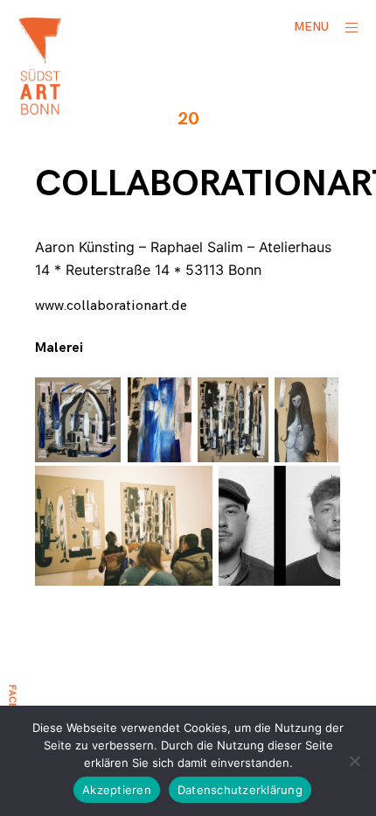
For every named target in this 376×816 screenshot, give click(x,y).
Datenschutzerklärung (240, 790)
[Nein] (354, 761)
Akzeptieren (116, 790)
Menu (311, 26)
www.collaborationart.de (111, 306)
